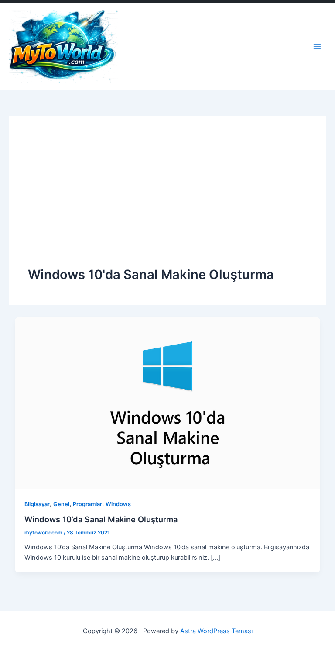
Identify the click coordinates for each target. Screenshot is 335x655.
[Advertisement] (167, 200)
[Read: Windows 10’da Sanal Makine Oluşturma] (167, 403)
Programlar (87, 504)
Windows (118, 504)
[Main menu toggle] (317, 47)
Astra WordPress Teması (216, 631)
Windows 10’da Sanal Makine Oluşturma (101, 519)
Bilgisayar (37, 504)
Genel (61, 504)
